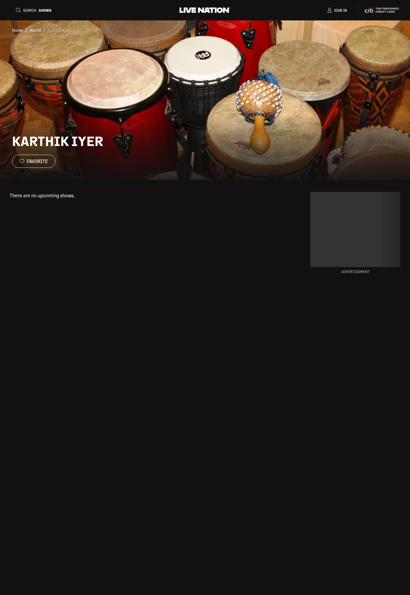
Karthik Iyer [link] (59, 30)
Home (17, 30)
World (35, 30)
